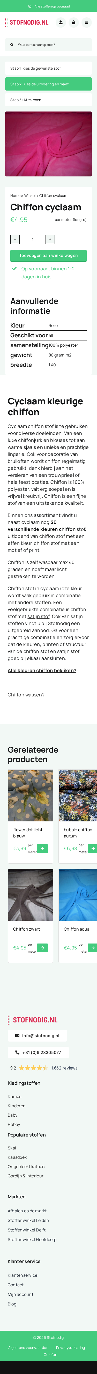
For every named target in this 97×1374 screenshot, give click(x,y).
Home (15, 195)
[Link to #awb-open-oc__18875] (86, 22)
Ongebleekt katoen (26, 1166)
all (51, 335)
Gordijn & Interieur (25, 1176)
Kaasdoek (17, 1157)
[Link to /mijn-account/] (61, 22)
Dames (14, 1096)
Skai (12, 1148)
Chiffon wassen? (26, 695)
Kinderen (17, 1106)
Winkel (30, 195)
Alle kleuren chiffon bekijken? (42, 670)
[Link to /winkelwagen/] (74, 22)
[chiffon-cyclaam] (48, 144)
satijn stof (38, 616)
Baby (12, 1115)
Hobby (14, 1124)
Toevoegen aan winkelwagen (48, 255)
